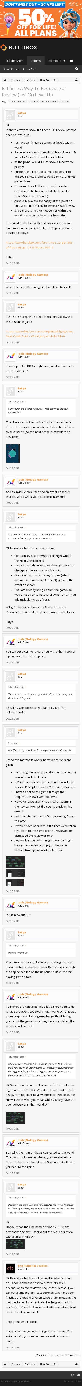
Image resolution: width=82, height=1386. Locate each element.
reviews (65, 101)
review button (49, 101)
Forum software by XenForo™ (16, 1381)
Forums (36, 60)
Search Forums (11, 69)
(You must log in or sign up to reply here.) (58, 1355)
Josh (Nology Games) (33, 274)
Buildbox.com (14, 60)
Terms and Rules (72, 1381)
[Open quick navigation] (77, 79)
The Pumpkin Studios (33, 1266)
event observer (18, 101)
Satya (22, 113)
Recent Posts (30, 69)
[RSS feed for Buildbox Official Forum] (78, 1375)
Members (54, 60)
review (34, 101)
